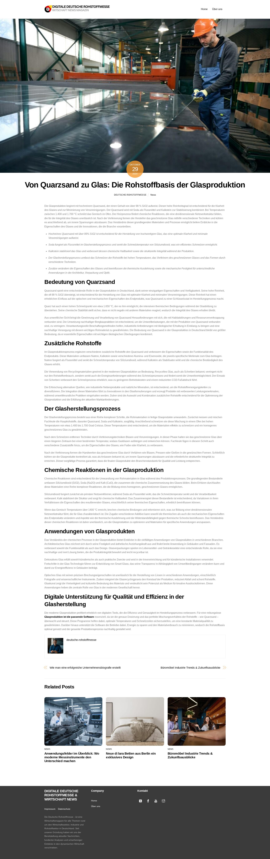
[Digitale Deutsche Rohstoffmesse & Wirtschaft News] (77, 11)
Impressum (49, 809)
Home (204, 9)
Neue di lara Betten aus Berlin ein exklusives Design (131, 755)
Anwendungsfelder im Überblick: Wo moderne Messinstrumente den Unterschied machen (71, 757)
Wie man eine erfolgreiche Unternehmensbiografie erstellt (85, 667)
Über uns (217, 9)
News (153, 195)
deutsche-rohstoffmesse (130, 195)
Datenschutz (64, 809)
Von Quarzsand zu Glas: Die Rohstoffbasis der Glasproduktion (135, 184)
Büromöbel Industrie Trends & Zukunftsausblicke (190, 667)
